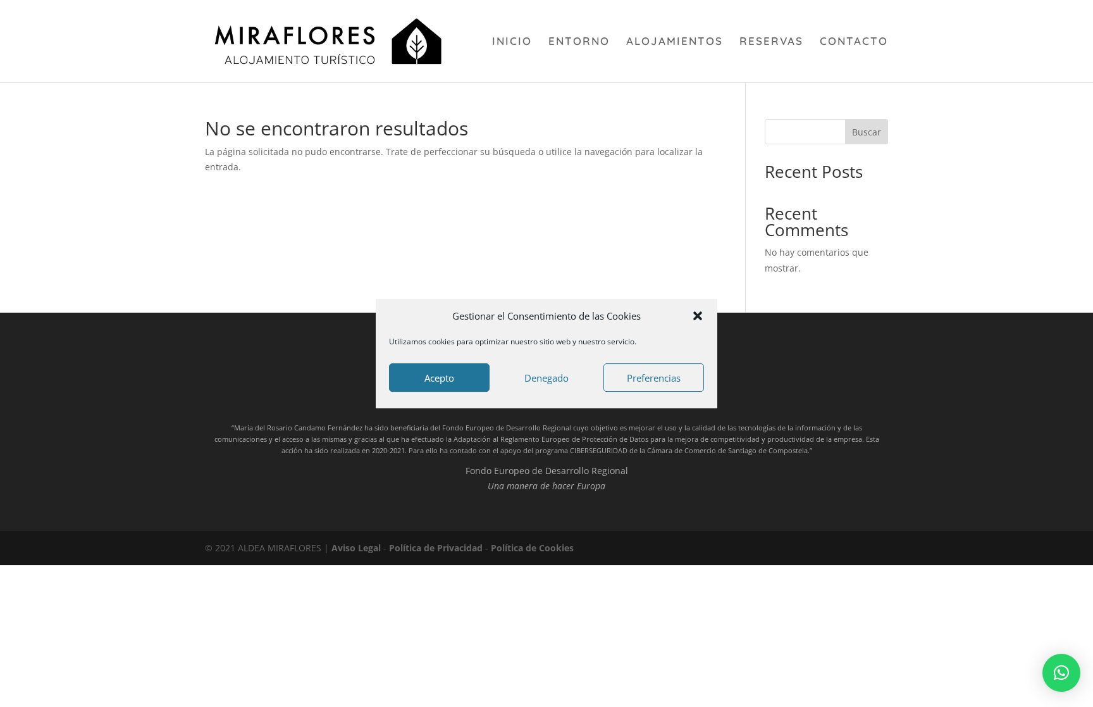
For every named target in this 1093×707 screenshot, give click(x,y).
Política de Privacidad (436, 548)
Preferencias (654, 378)
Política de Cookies (532, 548)
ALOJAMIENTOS (674, 42)
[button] (697, 316)
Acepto (439, 378)
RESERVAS (771, 42)
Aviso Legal (356, 548)
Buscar (866, 132)
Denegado (546, 378)
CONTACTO (854, 42)
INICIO (512, 42)
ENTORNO (579, 42)
